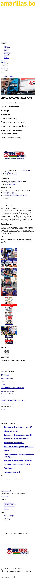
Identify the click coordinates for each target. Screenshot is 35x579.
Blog (5, 507)
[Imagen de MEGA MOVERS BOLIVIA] (9, 257)
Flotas (7, 450)
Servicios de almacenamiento (17, 464)
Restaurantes (7, 47)
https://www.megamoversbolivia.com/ (17, 195)
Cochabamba (26, 170)
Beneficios (6, 518)
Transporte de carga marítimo (18, 435)
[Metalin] (3, 62)
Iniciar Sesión (7, 520)
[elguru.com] (4, 60)
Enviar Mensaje (5, 357)
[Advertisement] (17, 24)
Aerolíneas (9, 468)
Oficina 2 (7, 354)
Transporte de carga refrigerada (18, 446)
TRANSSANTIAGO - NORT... (13, 400)
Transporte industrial (14, 443)
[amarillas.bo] (4, 496)
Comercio (6, 49)
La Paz (20, 181)
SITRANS (5, 375)
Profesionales (7, 53)
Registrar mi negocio (6, 491)
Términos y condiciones (10, 504)
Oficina (6, 350)
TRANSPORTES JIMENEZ (12, 388)
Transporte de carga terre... (7, 378)
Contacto (6, 509)
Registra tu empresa (9, 76)
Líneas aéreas (11, 431)
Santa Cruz (6, 192)
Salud (5, 56)
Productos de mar (12, 472)
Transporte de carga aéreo (16, 439)
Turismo (6, 46)
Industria (6, 50)
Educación (6, 55)
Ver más (3, 384)
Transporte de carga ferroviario (18, 460)
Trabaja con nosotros (9, 506)
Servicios (6, 58)
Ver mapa (7, 172)
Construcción (7, 52)
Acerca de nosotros (9, 503)
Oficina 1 (7, 352)
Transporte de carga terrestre (18, 427)
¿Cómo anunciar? (8, 517)
